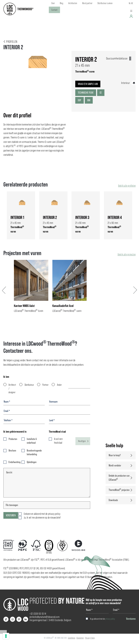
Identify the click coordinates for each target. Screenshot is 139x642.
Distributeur (29, 384)
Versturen (11, 515)
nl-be (131, 3)
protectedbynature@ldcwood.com (44, 617)
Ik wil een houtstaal (58, 440)
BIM (88, 100)
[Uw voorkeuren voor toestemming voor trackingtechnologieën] (6, 636)
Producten (13, 439)
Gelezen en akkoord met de (42, 513)
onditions (72, 638)
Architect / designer (12, 388)
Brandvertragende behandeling (34, 452)
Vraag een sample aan (88, 84)
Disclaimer (80, 638)
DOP (79, 100)
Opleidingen (31, 462)
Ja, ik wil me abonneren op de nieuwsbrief (42, 517)
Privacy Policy (90, 638)
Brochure (12, 450)
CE (101, 92)
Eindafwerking (12, 462)
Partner (45, 384)
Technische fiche (86, 92)
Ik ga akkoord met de (102, 618)
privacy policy (110, 618)
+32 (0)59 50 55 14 (37, 613)
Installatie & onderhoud (32, 440)
